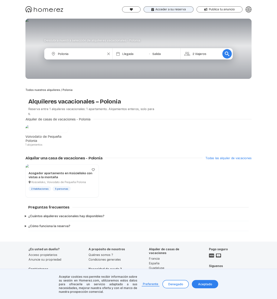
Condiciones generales (105, 259)
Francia (154, 258)
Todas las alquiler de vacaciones (228, 158)
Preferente (150, 284)
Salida (156, 54)
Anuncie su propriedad (44, 259)
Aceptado (205, 284)
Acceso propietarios (42, 255)
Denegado (175, 284)
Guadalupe (156, 268)
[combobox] (81, 53)
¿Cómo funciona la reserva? (49, 226)
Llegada (127, 54)
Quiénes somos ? (101, 255)
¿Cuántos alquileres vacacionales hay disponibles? (66, 216)
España (154, 263)
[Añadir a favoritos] (93, 169)
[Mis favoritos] (131, 9)
